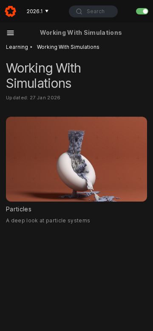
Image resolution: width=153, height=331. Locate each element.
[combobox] (93, 11)
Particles (18, 209)
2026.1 (37, 11)
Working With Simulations (68, 47)
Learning (17, 47)
